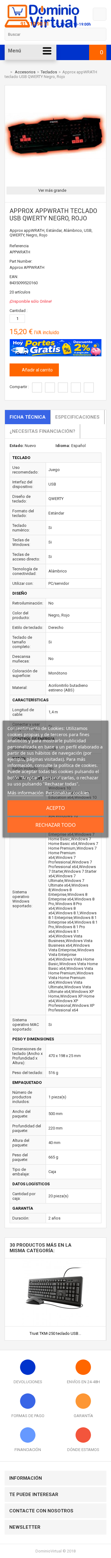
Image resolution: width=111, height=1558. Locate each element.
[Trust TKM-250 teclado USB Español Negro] (55, 1260)
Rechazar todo (55, 825)
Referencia (19, 246)
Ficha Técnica (28, 417)
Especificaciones (77, 417)
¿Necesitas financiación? (42, 431)
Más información (25, 792)
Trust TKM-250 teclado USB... (55, 1333)
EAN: (14, 276)
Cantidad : (18, 310)
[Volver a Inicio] (6, 72)
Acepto (55, 808)
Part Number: (21, 261)
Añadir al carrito (37, 369)
